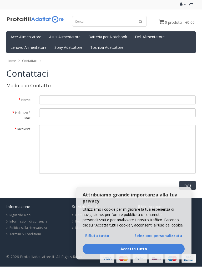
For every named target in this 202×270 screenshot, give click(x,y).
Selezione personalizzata (158, 235)
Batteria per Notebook (107, 36)
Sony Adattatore (68, 47)
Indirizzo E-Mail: (23, 115)
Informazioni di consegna (28, 221)
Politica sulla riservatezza (28, 227)
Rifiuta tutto (97, 235)
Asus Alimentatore (64, 36)
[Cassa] (191, 4)
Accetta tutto (133, 248)
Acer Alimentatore (26, 36)
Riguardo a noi (20, 215)
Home (11, 61)
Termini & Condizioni (25, 234)
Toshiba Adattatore (106, 47)
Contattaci (29, 61)
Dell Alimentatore (150, 36)
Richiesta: (24, 129)
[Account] (183, 4)
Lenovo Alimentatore (29, 47)
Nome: (26, 100)
